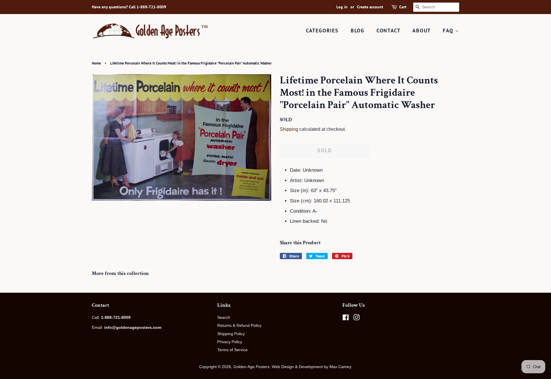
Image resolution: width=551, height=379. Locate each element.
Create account (370, 6)
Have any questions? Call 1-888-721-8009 (129, 6)
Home (96, 63)
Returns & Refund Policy (239, 325)
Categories (322, 30)
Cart (402, 6)
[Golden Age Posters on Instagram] (356, 318)
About (421, 30)
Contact (389, 30)
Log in (342, 6)
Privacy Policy (229, 341)
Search (223, 317)
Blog (357, 30)
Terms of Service (232, 349)
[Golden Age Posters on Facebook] (345, 318)
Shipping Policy (231, 333)
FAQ (449, 30)
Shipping (289, 129)
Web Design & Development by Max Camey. (312, 366)
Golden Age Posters (251, 366)
